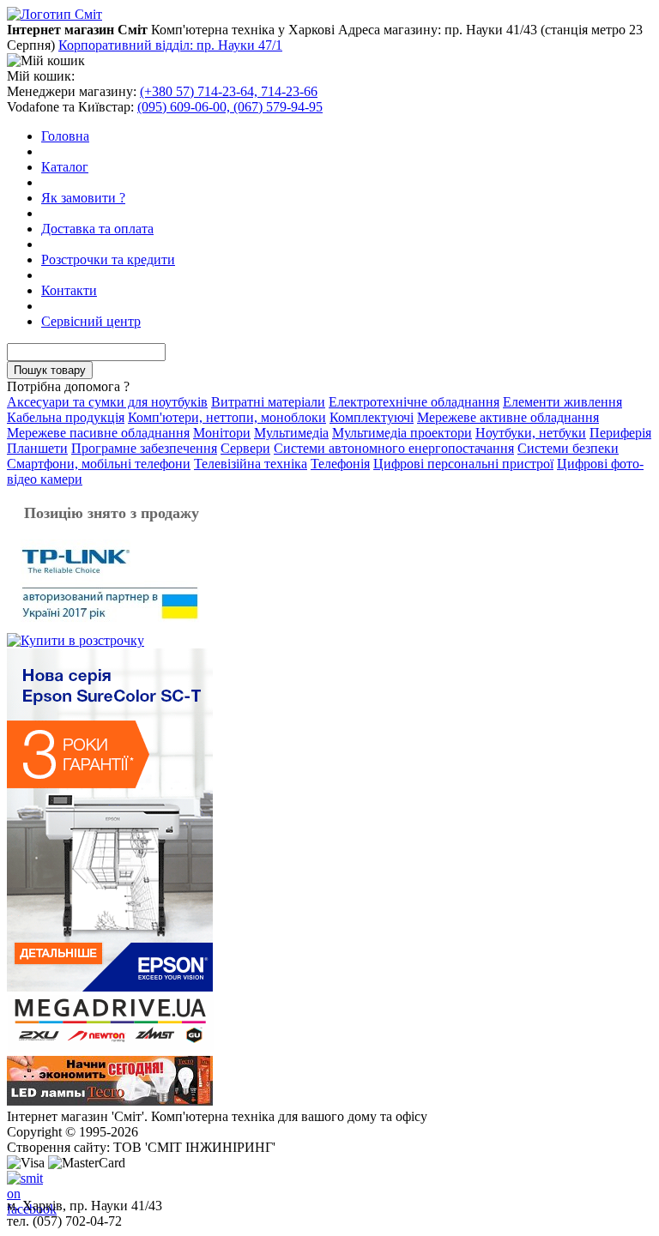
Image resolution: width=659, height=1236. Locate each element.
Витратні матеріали (268, 402)
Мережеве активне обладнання (508, 417)
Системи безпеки (568, 448)
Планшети (37, 448)
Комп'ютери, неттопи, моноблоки (227, 417)
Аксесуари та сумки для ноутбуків (107, 402)
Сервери (245, 448)
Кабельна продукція (65, 417)
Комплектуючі (372, 417)
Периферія (620, 432)
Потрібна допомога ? (68, 386)
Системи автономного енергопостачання (394, 448)
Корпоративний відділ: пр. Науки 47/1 (170, 45)
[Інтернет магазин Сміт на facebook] (20, 1184)
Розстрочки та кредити (108, 259)
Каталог (64, 167)
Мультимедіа (291, 432)
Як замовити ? (83, 197)
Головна (65, 136)
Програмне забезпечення (144, 448)
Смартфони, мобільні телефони (98, 463)
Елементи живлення (562, 402)
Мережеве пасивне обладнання (98, 432)
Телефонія (340, 463)
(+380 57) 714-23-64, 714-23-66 (228, 91)
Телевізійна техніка (250, 463)
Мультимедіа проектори (402, 432)
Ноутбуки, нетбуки (530, 432)
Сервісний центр (91, 321)
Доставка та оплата (97, 228)
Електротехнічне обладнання (414, 402)
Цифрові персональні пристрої (463, 463)
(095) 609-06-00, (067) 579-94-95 (230, 106)
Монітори (222, 432)
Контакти (69, 290)
